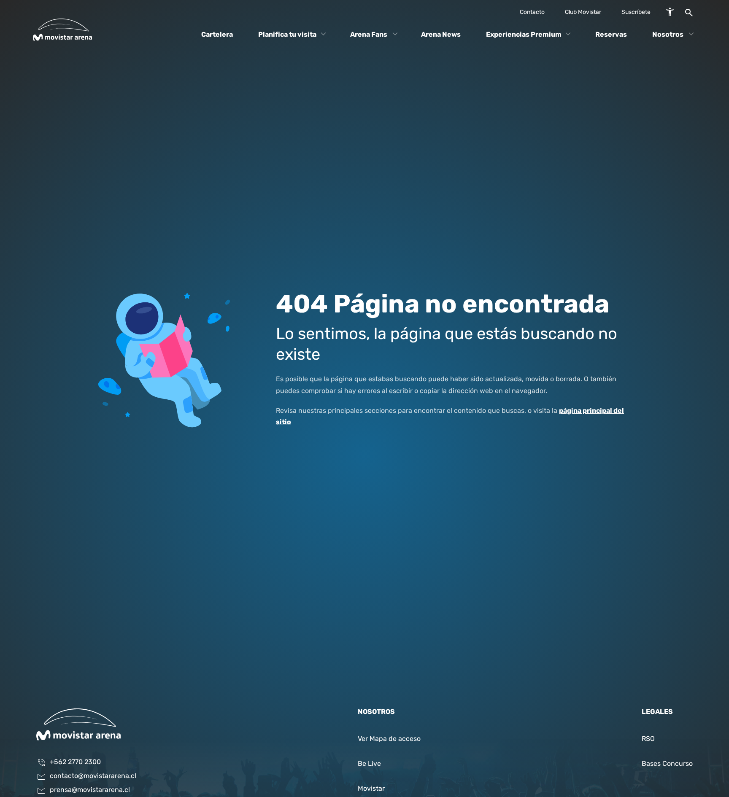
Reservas (611, 34)
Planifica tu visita (287, 34)
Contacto (532, 12)
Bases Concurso (667, 764)
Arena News (441, 34)
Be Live (369, 764)
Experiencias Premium (524, 34)
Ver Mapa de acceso (389, 739)
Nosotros (667, 34)
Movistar (371, 789)
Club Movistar (583, 12)
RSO (648, 739)
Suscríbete (636, 12)
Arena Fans (368, 34)
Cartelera (217, 34)
